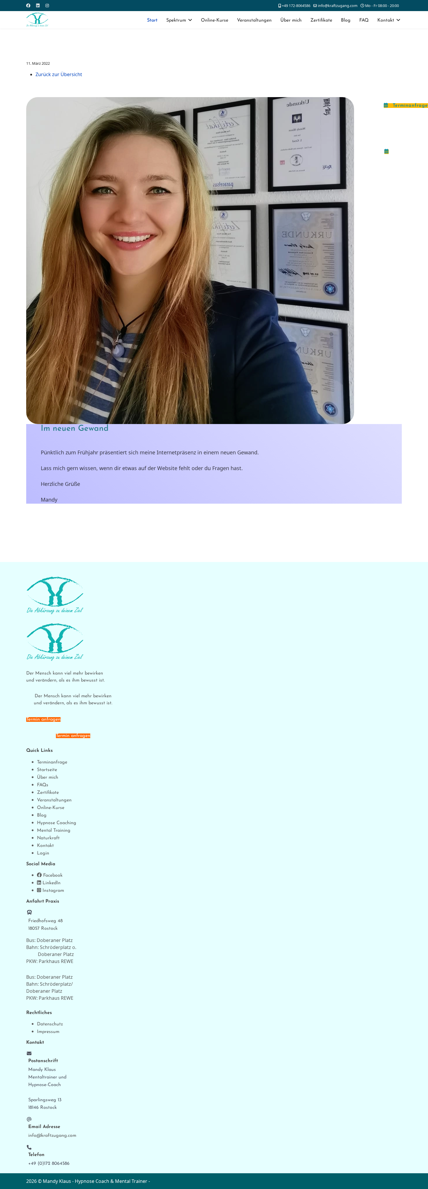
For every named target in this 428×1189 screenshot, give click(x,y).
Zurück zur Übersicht (59, 74)
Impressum (48, 1031)
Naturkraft (48, 838)
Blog (346, 20)
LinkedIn (51, 883)
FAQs (42, 785)
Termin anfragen (43, 719)
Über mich (291, 20)
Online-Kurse (214, 20)
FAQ (364, 20)
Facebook (52, 875)
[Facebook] (28, 5)
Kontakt (385, 20)
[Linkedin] (38, 5)
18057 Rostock (43, 928)
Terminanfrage (409, 105)
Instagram (52, 890)
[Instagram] (47, 5)
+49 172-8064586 (296, 5)
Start (152, 20)
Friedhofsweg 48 (45, 921)
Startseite (47, 770)
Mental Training (53, 830)
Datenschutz (50, 1024)
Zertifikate (321, 20)
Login (43, 853)
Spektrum (176, 20)
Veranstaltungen (254, 20)
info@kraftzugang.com (338, 5)
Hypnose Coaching (56, 823)
